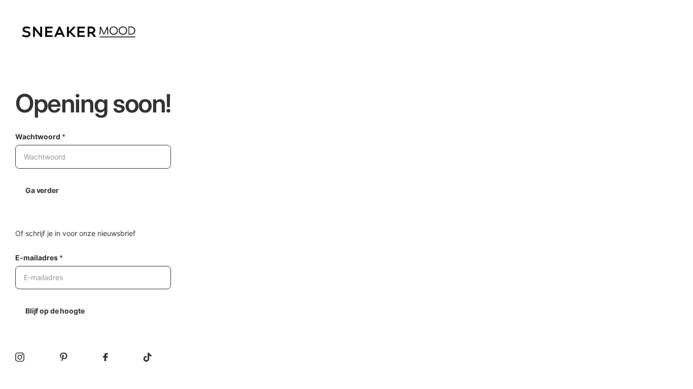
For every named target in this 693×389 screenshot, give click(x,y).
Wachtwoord (40, 136)
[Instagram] (19, 357)
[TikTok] (148, 357)
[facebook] (105, 357)
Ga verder (42, 190)
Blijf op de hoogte (54, 310)
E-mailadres (39, 257)
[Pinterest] (63, 357)
